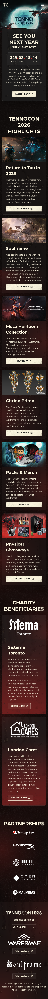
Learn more (22, 208)
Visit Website (23, 951)
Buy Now (22, 361)
